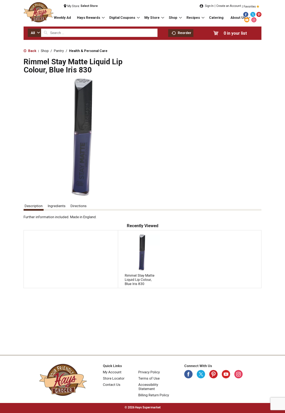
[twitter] (252, 14)
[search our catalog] (45, 33)
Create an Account (228, 6)
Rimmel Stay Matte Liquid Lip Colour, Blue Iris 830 (139, 279)
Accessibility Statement (148, 387)
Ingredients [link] (57, 206)
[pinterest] (258, 14)
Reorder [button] (184, 33)
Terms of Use (149, 378)
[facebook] (245, 14)
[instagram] (253, 19)
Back (31, 51)
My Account (112, 372)
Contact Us (111, 385)
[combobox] (34, 33)
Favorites (250, 6)
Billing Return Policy (153, 395)
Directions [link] (79, 206)
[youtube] (246, 19)
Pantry (59, 51)
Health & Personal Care (88, 51)
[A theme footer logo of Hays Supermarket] (63, 380)
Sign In (209, 6)
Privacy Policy (149, 372)
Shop (45, 51)
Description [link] (34, 206)
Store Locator (114, 378)
